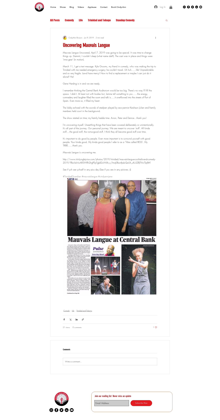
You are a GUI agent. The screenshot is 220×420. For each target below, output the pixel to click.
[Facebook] (188, 7)
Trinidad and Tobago (99, 20)
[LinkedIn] (196, 7)
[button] (170, 7)
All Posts (55, 20)
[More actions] (155, 37)
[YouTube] (200, 7)
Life (81, 20)
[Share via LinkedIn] (76, 319)
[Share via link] (83, 319)
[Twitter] (192, 7)
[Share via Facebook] (64, 319)
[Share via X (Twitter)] (70, 319)
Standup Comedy (125, 20)
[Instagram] (184, 7)
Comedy (69, 20)
